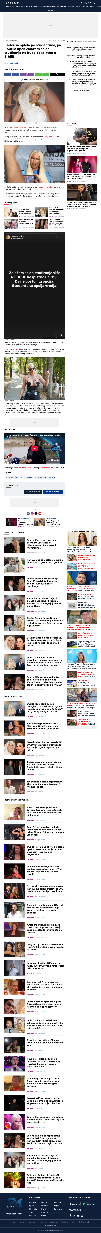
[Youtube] (39, 513)
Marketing (43, 1222)
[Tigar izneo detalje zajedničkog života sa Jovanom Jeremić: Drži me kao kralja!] (15, 786)
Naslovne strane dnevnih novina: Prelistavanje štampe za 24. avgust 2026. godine (81, 149)
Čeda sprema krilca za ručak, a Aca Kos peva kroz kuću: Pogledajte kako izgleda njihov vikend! (44, 766)
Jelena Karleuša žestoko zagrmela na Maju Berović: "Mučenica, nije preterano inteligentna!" (56, 222)
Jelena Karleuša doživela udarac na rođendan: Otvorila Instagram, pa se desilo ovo (46, 1120)
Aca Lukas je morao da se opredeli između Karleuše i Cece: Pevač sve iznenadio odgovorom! (26, 210)
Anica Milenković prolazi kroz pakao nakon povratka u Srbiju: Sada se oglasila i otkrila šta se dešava (44, 929)
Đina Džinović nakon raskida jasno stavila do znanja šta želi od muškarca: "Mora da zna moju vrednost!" (45, 831)
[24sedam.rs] (12, 3)
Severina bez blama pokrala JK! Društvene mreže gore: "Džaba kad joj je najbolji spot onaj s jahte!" (44, 642)
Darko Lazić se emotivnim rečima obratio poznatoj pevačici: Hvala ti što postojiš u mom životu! (81, 204)
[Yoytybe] (89, 2)
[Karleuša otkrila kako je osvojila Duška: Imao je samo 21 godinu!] (15, 565)
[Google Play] (88, 1204)
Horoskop (57, 1209)
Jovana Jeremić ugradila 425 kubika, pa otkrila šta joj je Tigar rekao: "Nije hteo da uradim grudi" (45, 870)
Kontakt (23, 1222)
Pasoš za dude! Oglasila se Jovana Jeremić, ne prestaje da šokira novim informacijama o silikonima (44, 811)
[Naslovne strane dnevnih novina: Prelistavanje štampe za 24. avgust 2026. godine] (82, 136)
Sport (35, 7)
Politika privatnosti (68, 1222)
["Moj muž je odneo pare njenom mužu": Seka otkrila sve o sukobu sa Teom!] (15, 949)
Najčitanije (82, 42)
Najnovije (10, 7)
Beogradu (48, 137)
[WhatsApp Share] (42, 74)
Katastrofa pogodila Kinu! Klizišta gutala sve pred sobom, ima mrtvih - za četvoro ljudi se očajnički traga (84, 64)
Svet (49, 7)
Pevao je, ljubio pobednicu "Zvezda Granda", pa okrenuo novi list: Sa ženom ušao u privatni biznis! (43, 1063)
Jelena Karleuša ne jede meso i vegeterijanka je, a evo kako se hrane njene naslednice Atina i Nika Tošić (26, 222)
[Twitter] (93, 2)
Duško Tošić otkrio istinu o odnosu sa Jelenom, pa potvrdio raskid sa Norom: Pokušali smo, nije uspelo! (45, 622)
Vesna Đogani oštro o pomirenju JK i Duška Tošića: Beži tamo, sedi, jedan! (53, 523)
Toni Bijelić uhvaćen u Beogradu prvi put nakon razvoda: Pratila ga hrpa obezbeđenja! (81, 177)
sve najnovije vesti (81, 91)
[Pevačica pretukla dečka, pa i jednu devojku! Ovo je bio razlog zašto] (15, 1045)
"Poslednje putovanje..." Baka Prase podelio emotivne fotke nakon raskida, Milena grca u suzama (43, 1082)
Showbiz (42, 7)
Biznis (78, 7)
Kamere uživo (19, 7)
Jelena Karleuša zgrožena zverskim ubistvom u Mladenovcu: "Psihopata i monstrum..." (41, 544)
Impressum (33, 1222)
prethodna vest (24, 518)
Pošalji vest (54, 1222)
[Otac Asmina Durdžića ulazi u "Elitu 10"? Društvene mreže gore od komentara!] (15, 968)
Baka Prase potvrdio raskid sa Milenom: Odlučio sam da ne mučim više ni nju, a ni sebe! (43, 726)
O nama (14, 1222)
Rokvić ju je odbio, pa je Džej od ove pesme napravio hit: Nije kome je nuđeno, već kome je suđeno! (45, 909)
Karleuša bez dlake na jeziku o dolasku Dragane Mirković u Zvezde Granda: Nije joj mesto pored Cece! (44, 602)
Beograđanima (12, 349)
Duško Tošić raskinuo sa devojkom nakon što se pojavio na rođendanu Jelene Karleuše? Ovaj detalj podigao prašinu (45, 661)
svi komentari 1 (33, 492)
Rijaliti (50, 10)
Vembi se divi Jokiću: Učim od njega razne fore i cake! (83, 56)
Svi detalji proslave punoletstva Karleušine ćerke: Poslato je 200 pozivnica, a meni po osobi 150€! (45, 889)
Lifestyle (70, 7)
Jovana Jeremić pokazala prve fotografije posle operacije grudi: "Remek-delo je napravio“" (45, 1004)
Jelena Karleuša (19, 128)
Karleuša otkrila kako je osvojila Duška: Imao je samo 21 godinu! (45, 561)
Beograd (57, 1202)
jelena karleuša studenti (44, 478)
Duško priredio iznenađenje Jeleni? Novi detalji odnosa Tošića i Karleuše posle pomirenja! (42, 583)
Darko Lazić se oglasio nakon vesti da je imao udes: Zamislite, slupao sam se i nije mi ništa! (45, 1101)
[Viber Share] (27, 74)
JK (21, 478)
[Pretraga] (77, 3)
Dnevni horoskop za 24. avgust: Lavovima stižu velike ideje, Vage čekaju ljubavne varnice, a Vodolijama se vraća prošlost (84, 82)
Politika (29, 7)
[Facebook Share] (11, 74)
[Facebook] (81, 2)
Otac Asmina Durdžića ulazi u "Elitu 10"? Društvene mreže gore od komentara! (45, 966)
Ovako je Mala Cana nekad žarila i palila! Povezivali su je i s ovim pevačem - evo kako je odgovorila (45, 851)
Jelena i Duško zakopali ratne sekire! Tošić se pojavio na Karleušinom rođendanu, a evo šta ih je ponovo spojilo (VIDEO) (45, 681)
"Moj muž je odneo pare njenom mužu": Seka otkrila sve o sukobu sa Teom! (45, 947)
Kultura (85, 7)
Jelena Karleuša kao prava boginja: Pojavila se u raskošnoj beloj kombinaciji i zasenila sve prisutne (56, 210)
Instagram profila (44, 187)
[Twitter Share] (57, 74)
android (27, 468)
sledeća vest (51, 518)
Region (56, 1205)
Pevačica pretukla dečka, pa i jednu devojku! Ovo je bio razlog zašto (45, 1043)
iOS (20, 468)
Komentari (92, 42)
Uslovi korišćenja (83, 1222)
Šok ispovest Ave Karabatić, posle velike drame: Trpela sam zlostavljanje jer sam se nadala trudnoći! (44, 986)
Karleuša (28, 478)
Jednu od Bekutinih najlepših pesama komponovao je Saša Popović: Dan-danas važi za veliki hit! (46, 1179)
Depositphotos (50, 1225)
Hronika (55, 7)
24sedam (46, 468)
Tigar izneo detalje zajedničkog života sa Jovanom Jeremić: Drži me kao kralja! (45, 784)
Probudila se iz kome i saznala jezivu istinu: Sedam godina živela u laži (83, 49)
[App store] (75, 1204)
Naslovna (7, 40)
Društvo (62, 7)
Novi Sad (57, 1212)
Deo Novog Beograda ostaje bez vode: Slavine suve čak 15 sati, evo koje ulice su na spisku (84, 73)
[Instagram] (85, 2)
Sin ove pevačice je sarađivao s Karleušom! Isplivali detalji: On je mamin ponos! (25, 523)
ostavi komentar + (53, 492)
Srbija (92, 7)
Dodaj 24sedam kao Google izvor (36, 80)
